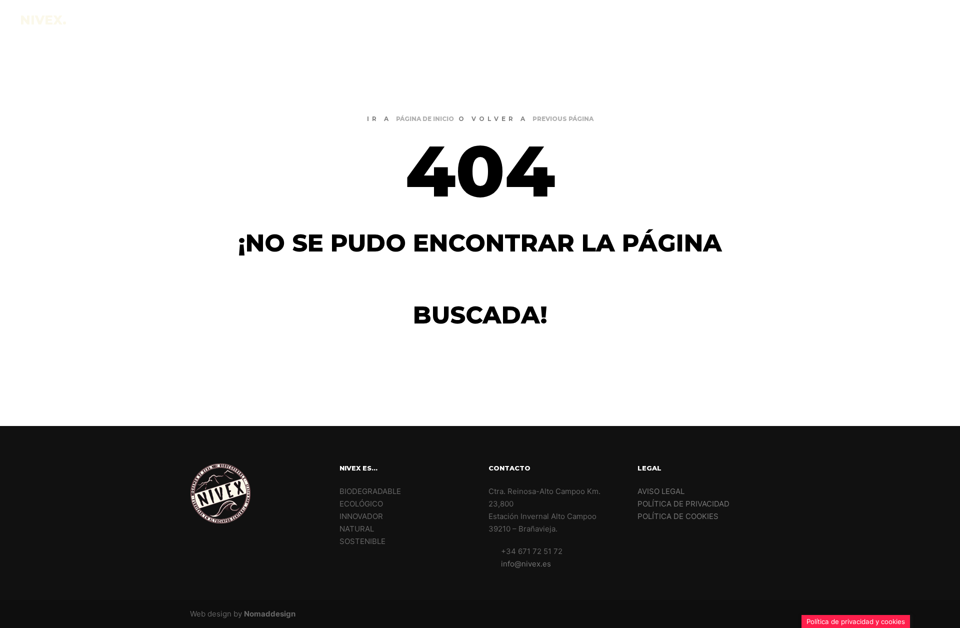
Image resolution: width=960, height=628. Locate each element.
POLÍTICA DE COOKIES (678, 516)
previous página (563, 118)
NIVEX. (43, 20)
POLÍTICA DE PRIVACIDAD (684, 503)
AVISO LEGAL (661, 491)
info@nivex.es (526, 563)
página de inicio (425, 118)
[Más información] (923, 20)
